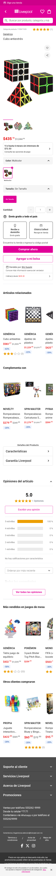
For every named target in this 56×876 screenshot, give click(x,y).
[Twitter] (27, 846)
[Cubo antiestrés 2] (18, 126)
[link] (12, 326)
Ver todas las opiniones (29, 592)
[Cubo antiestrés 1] (8, 126)
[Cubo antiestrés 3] (28, 126)
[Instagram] (33, 846)
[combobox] (29, 570)
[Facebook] (22, 846)
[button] (41, 29)
